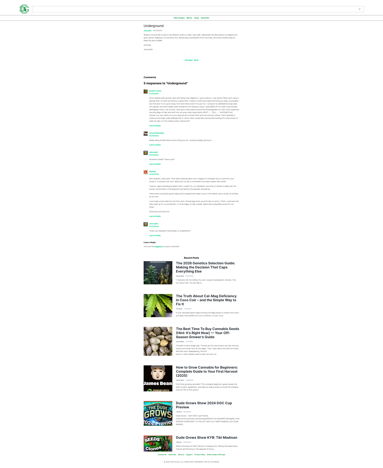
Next (196, 60)
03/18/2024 (154, 136)
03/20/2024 (154, 174)
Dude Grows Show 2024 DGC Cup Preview (204, 405)
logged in (159, 246)
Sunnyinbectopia (156, 133)
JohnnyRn (148, 30)
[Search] (359, 9)
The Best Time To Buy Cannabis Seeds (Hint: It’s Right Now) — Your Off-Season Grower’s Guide (207, 333)
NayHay (152, 171)
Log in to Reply (155, 126)
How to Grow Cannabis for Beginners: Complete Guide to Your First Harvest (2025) (207, 371)
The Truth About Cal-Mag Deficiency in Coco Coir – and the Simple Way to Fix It (206, 300)
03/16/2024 (154, 94)
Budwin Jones (155, 91)
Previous (189, 60)
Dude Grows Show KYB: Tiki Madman (206, 437)
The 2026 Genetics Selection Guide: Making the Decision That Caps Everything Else (205, 267)
